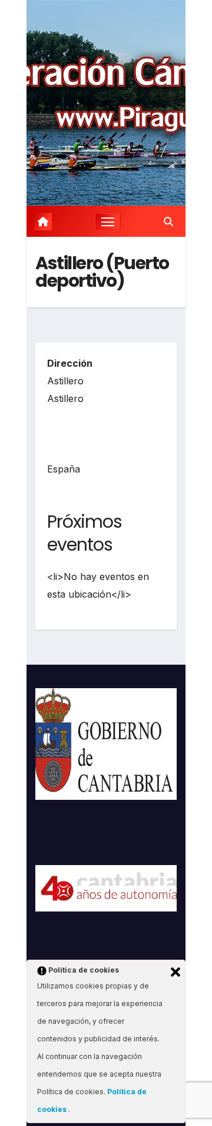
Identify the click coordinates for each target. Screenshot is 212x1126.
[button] (168, 221)
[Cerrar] (175, 972)
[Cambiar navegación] (108, 221)
